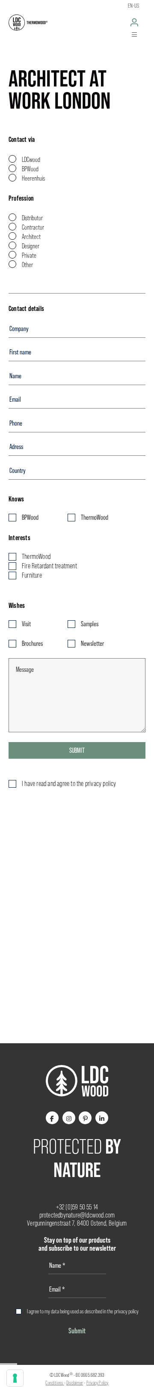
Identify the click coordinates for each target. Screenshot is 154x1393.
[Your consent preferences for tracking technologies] (15, 1378)
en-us (133, 5)
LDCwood (31, 159)
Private (29, 255)
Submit (77, 750)
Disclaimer (74, 1383)
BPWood (30, 169)
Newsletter (92, 643)
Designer (30, 246)
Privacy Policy (97, 1383)
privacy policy (126, 1311)
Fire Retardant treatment (49, 566)
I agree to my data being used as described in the (83, 1311)
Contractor (33, 227)
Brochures (32, 643)
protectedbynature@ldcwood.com (77, 1215)
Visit (26, 624)
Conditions (54, 1383)
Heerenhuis (33, 178)
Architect (31, 236)
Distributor (32, 218)
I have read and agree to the (69, 784)
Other (27, 264)
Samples (89, 624)
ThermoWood (94, 517)
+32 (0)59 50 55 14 (77, 1207)
